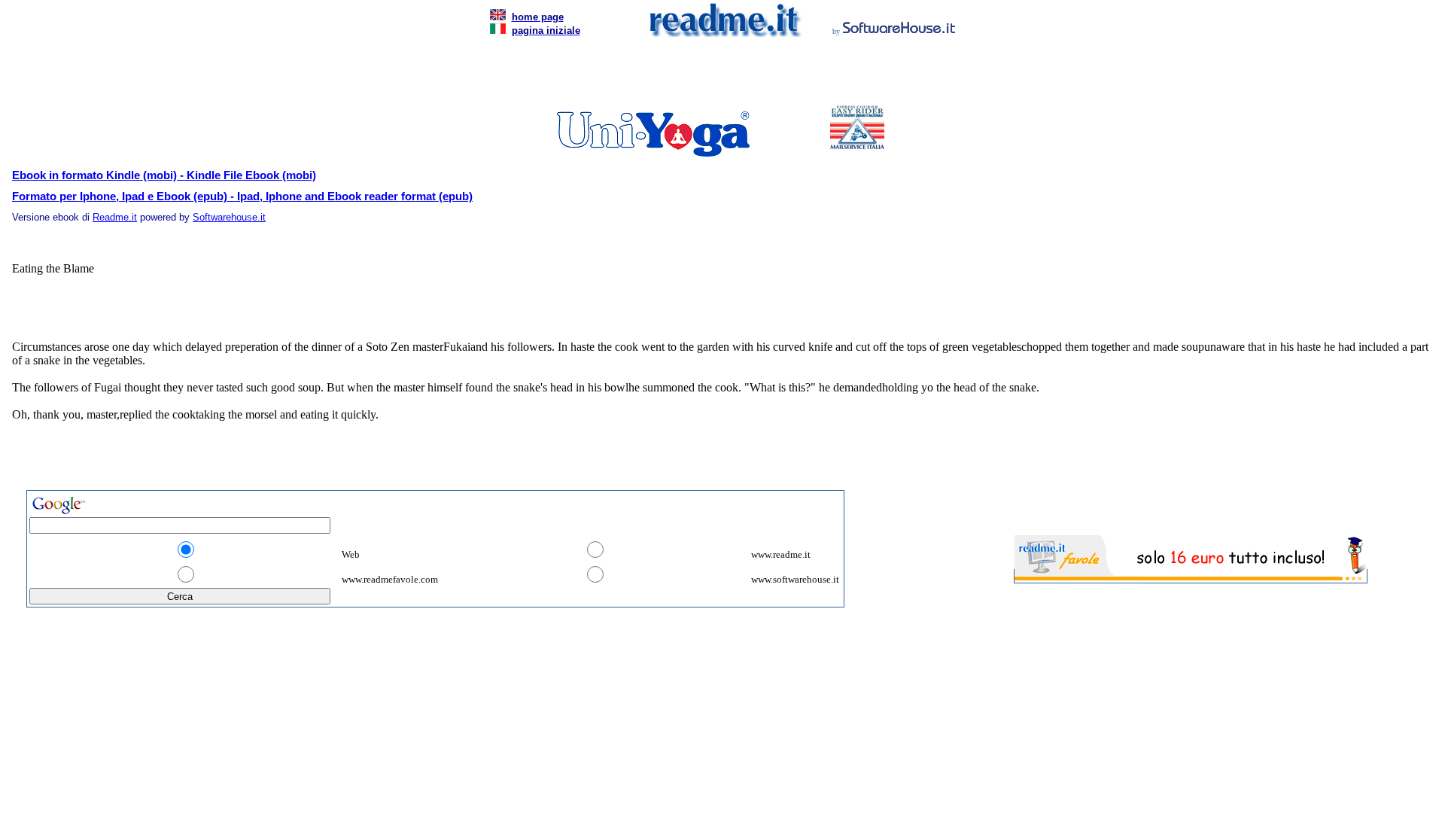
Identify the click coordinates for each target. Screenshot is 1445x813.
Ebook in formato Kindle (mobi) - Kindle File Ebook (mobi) (164, 175)
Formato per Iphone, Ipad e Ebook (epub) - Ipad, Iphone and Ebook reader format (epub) (242, 196)
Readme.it (115, 217)
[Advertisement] (719, 75)
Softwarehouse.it (229, 217)
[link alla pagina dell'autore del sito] (899, 29)
